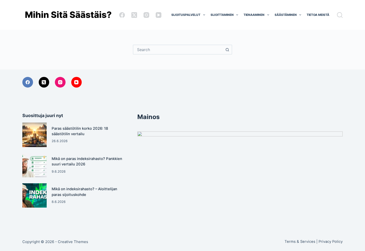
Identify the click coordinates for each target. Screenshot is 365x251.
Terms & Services (300, 241)
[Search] (340, 15)
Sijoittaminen (222, 15)
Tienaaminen (254, 15)
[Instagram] (146, 15)
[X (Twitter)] (134, 15)
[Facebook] (122, 15)
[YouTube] (158, 15)
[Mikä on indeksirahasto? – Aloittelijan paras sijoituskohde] (34, 195)
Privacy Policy (331, 241)
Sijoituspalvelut (185, 15)
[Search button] (227, 49)
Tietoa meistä (318, 15)
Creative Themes (73, 241)
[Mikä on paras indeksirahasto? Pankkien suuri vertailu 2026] (34, 165)
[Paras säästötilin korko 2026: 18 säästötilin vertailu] (34, 135)
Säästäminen (286, 15)
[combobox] (178, 50)
